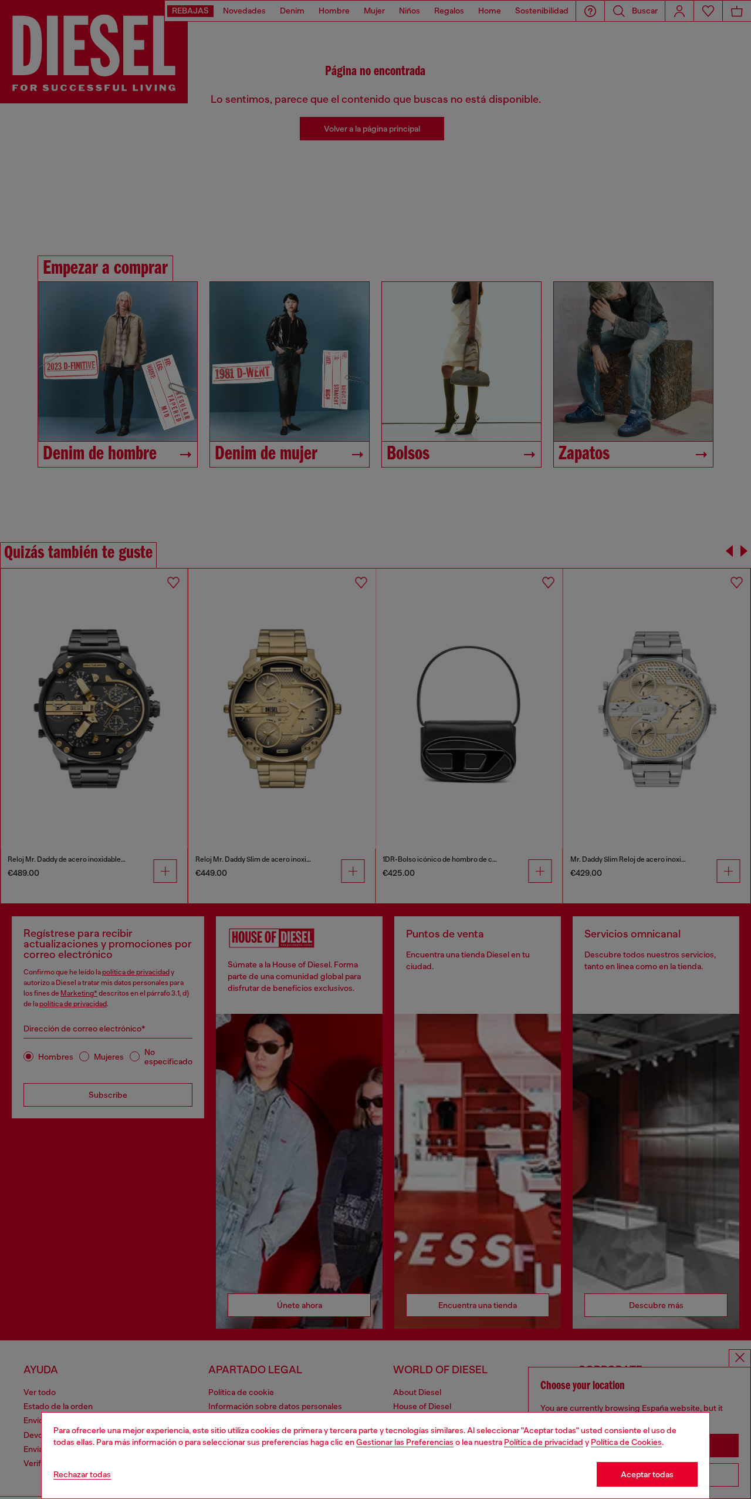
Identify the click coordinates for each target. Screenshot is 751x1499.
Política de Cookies (626, 1442)
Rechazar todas (82, 1474)
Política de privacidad (543, 1442)
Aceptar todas (647, 1474)
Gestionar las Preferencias (405, 1442)
